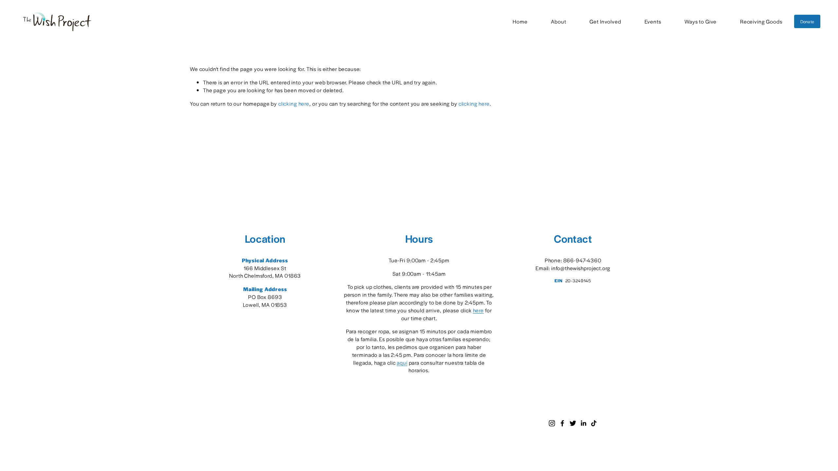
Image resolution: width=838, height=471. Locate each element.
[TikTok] (594, 423)
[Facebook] (562, 423)
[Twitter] (573, 423)
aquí (402, 362)
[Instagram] (552, 423)
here (478, 310)
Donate (807, 21)
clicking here (293, 103)
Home (520, 21)
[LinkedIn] (583, 423)
